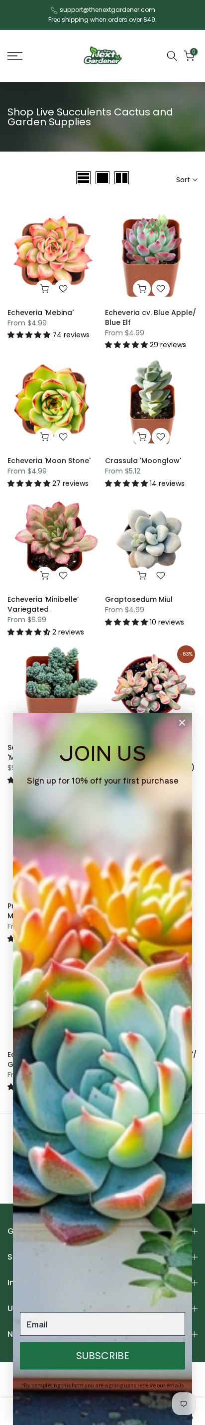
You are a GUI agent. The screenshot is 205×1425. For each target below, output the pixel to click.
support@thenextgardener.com (107, 9)
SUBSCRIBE (102, 1356)
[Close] (182, 723)
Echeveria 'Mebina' (40, 312)
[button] (29, 335)
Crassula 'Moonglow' (143, 461)
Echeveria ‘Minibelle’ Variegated (43, 604)
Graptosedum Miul (139, 599)
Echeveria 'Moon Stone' (49, 461)
